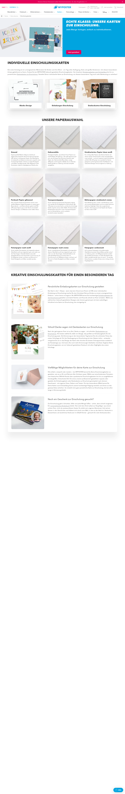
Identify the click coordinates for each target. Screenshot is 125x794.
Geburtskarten (14, 16)
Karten (6, 16)
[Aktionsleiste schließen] (122, 2)
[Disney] (105, 12)
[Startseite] (1, 16)
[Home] (62, 7)
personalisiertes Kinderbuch (60, 406)
